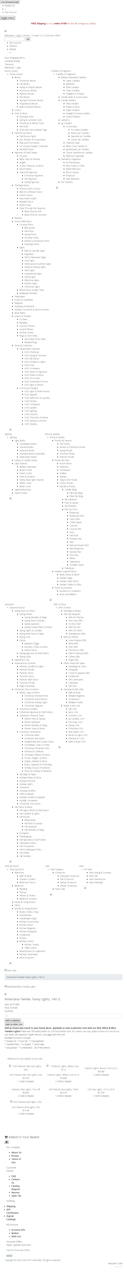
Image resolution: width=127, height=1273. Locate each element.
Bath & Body (74, 692)
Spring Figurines (31, 182)
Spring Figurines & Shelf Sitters (34, 653)
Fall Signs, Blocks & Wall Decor (34, 810)
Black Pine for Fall (32, 211)
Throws (23, 892)
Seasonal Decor (17, 607)
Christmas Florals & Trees (31, 715)
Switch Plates (21, 492)
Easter (22, 640)
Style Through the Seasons (32, 208)
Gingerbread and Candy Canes (39, 741)
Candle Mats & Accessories (74, 97)
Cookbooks (73, 676)
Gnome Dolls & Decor (30, 188)
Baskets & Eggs (31, 643)
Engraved (28, 254)
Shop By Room (12, 865)
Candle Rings (71, 489)
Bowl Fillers (20, 312)
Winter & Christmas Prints (36, 240)
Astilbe (63, 473)
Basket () (10, 5)
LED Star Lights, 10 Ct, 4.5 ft (101, 1089)
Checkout (9, 64)
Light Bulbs (20, 440)
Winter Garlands (32, 722)
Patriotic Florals (67, 456)
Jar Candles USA (76, 718)
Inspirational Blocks (28, 103)
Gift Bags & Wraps (72, 610)
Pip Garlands (71, 499)
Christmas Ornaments (30, 731)
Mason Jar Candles (80, 132)
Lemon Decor (26, 195)
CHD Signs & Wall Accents (37, 391)
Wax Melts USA (76, 731)
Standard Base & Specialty (32, 453)
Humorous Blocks (28, 90)
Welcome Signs (31, 280)
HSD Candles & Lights (35, 361)
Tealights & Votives (75, 93)
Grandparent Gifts (77, 633)
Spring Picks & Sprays (34, 620)
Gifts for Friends (76, 617)
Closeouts (60, 872)
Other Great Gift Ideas (74, 663)
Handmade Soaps (28, 918)
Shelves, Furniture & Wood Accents (32, 309)
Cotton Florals (66, 482)
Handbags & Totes (77, 666)
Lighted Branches (23, 489)
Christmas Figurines (33, 175)
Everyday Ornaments (25, 306)
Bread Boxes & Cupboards (32, 951)
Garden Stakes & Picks (70, 584)
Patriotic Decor (26, 672)
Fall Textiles (25, 856)
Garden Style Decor (69, 581)
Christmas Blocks (27, 80)
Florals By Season (63, 440)
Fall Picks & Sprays (33, 823)
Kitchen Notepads (28, 931)
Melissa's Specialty (75, 155)
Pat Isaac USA (75, 722)
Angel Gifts (73, 659)
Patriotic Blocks (26, 93)
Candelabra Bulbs (28, 443)
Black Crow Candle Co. (76, 146)
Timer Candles (73, 90)
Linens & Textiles (23, 316)
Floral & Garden (52, 434)
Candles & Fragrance (61, 70)
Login (18, 35)
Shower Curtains (27, 879)
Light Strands (21, 463)
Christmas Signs (32, 286)
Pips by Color (71, 509)
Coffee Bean (76, 522)
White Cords (25, 482)
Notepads (73, 669)
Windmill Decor (26, 149)
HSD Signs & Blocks (33, 384)
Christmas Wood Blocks (35, 699)
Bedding (23, 322)
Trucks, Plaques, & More (31, 165)
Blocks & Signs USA (77, 735)
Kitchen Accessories (29, 921)
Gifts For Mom (75, 630)
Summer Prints (31, 237)
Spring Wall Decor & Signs (31, 633)
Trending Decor (22, 185)
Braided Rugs (30, 342)
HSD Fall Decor (31, 358)
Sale (47, 865)
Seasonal (9, 604)
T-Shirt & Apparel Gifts (79, 672)
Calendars (73, 682)
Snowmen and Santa (34, 738)
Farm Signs (29, 270)
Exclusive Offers (53, 35)
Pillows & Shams (27, 895)
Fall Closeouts (67, 879)
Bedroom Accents (28, 898)
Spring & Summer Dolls (30, 119)
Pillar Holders (72, 103)
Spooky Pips (75, 551)
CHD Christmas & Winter (36, 417)
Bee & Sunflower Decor (30, 191)
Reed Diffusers (73, 168)
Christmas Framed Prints (36, 695)
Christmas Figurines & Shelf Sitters (36, 712)
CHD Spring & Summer (35, 420)
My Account (10, 12)
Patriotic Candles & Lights (31, 666)
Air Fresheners (73, 162)
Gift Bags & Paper (27, 774)
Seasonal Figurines (28, 172)
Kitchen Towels (31, 944)
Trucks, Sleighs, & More (35, 757)
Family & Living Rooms (25, 902)
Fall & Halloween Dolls (30, 849)
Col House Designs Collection (33, 146)
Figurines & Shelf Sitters (26, 152)
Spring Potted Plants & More (38, 627)
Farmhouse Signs (27, 136)
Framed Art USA (76, 738)
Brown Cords (25, 469)
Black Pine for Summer (35, 214)
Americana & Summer (25, 663)
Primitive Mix (76, 538)
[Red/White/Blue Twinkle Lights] (20, 985)
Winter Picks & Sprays (34, 718)
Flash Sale (60, 888)
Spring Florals (66, 450)
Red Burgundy (76, 548)
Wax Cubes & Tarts (75, 165)
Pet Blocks (24, 97)
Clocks (18, 110)
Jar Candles (66, 123)
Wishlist (13, 45)
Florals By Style (62, 460)
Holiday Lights (26, 784)
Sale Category (56, 869)
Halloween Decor (27, 842)
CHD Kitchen (30, 401)
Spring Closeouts (68, 882)
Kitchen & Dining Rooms (26, 908)
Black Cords (25, 486)
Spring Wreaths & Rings (35, 617)
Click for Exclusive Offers (18, 1250)
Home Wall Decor (23, 221)
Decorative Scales (28, 198)
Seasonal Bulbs (26, 450)
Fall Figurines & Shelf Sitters (32, 839)
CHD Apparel (30, 394)
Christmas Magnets (33, 705)
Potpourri (70, 175)
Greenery (64, 466)
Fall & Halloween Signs (35, 257)
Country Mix (75, 528)
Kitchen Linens (26, 332)
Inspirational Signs (33, 273)
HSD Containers (32, 368)
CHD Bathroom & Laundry (37, 397)
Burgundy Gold (77, 515)
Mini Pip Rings (76, 492)
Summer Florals (67, 453)
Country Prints (26, 224)
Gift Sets (72, 685)
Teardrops (69, 568)
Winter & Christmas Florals (72, 447)
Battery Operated (27, 466)
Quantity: (9, 1010)
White (72, 558)
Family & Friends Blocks (30, 87)
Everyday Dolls (26, 116)
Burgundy (74, 512)
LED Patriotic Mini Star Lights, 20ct (26, 1074)
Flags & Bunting (26, 685)
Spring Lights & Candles (30, 630)
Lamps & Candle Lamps (26, 460)
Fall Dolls (23, 126)
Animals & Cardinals (34, 751)
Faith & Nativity (26, 793)
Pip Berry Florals (67, 486)
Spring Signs (30, 276)
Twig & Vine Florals (69, 479)
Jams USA (73, 712)
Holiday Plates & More (30, 777)
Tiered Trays (25, 204)
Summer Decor (26, 676)
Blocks (18, 77)
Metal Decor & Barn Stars (31, 289)
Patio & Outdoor (27, 476)
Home (26, 35)
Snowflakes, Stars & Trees (37, 744)
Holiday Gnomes (27, 780)
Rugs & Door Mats (28, 335)
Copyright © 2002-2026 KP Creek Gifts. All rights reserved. (33, 1260)
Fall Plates (24, 852)
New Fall (93, 875)
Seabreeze (75, 561)
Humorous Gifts (76, 650)
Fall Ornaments (26, 846)
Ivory (72, 532)
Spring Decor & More (25, 610)
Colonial (73, 525)
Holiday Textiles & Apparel (32, 797)
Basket (13, 51)
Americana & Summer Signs (37, 263)
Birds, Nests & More (69, 574)
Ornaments (73, 699)
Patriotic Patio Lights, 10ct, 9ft (26, 1089)
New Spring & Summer (100, 872)
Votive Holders (73, 116)
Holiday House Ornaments (37, 767)
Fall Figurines (30, 178)
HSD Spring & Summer (35, 355)
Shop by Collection (23, 345)
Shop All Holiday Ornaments (38, 770)
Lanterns (65, 119)
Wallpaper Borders (28, 293)
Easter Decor (30, 650)
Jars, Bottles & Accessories (32, 139)
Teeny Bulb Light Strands (31, 479)
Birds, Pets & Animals (29, 159)
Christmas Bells (31, 735)
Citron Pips (75, 519)
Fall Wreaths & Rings (34, 829)
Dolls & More (21, 113)
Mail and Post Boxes (29, 142)
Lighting (8, 434)
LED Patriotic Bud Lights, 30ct (26, 1107)
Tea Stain (74, 554)
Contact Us (37, 35)
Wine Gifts (73, 643)
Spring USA (24, 636)
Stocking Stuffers (27, 790)
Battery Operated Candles (73, 77)
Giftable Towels (75, 702)
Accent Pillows (26, 329)
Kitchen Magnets (27, 928)
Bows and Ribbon (68, 594)
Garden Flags (66, 577)
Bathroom (19, 872)
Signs (21, 247)
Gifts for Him (74, 627)
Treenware (20, 296)
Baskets (18, 217)
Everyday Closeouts (69, 875)
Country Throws (27, 325)
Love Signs (29, 260)
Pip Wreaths (70, 505)
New (81, 865)
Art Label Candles (79, 129)
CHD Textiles (30, 424)
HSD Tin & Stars (32, 378)
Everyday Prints (31, 244)
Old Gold (74, 535)
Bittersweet (30, 820)
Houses (23, 155)
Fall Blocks (24, 83)
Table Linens (30, 947)
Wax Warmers (73, 178)
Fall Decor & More (23, 807)
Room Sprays (72, 172)
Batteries (70, 83)
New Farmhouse (97, 879)
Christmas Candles (28, 708)
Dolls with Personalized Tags (33, 129)
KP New (88, 869)
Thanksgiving (25, 836)
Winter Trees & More (34, 728)
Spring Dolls (25, 656)
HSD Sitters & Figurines (35, 371)
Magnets (19, 302)
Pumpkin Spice (77, 564)
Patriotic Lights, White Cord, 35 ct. (63, 1074)
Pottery (23, 937)
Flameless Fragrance (71, 159)
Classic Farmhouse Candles (79, 152)
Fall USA (72, 708)
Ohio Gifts (73, 646)
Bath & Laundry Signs (34, 250)
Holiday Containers (28, 800)
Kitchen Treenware (28, 954)
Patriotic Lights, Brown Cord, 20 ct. (101, 1068)
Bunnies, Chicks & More (36, 646)
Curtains (23, 319)
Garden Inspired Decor (66, 571)
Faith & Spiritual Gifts (78, 653)
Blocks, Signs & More (29, 692)
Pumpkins (24, 833)
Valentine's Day (22, 659)
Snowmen (24, 787)
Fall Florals (65, 443)
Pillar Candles (72, 87)
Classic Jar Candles (80, 139)
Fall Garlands (30, 826)
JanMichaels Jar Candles (77, 149)
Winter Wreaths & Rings (35, 725)
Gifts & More (60, 604)
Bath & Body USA (76, 741)
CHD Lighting (30, 410)
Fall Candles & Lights (29, 813)
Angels (22, 162)
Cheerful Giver (73, 142)
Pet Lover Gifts (75, 620)
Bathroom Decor (27, 882)
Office (17, 905)
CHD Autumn (31, 414)
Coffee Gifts (74, 656)
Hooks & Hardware (24, 299)
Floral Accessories (63, 587)
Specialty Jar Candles (81, 136)
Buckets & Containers (70, 590)
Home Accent (11, 70)
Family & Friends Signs (35, 267)
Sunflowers (65, 469)
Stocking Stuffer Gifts (74, 689)
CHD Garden (30, 407)
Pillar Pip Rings (76, 496)
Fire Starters (67, 182)
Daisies (63, 476)
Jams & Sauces (26, 957)
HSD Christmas (31, 352)
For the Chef (74, 623)
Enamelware (25, 915)
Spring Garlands (31, 623)
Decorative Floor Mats (35, 339)
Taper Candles (73, 80)
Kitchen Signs (30, 283)
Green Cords (25, 473)
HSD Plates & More (34, 374)
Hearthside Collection (29, 348)
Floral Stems (66, 463)
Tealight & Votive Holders (78, 113)
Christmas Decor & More (27, 689)
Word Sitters (25, 168)
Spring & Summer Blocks (31, 100)
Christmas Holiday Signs (35, 702)
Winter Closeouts (68, 885)
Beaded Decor (26, 201)
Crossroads (71, 126)
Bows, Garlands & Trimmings (38, 764)
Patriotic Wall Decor (28, 679)
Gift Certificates (75, 679)
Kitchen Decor (26, 924)
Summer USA (75, 715)
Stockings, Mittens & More (37, 754)
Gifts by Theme (71, 636)
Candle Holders (68, 100)
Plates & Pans (73, 106)
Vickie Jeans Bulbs (28, 456)
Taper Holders (73, 110)
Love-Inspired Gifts (77, 640)
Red (71, 541)
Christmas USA (75, 728)
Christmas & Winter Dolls (31, 123)
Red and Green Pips (79, 545)
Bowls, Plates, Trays (29, 911)
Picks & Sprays (72, 502)
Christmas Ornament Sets (36, 748)
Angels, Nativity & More (35, 761)
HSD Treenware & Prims (36, 381)
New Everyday (96, 882)
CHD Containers (32, 404)
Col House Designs (28, 388)
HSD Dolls (29, 365)
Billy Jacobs (29, 227)
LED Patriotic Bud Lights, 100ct (63, 1089)
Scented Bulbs (26, 447)
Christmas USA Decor (30, 803)
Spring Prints (30, 234)
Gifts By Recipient (72, 614)
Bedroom (19, 885)
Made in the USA (72, 705)
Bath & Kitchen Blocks (30, 106)
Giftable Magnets (76, 695)
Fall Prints (29, 231)
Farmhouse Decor (23, 132)
